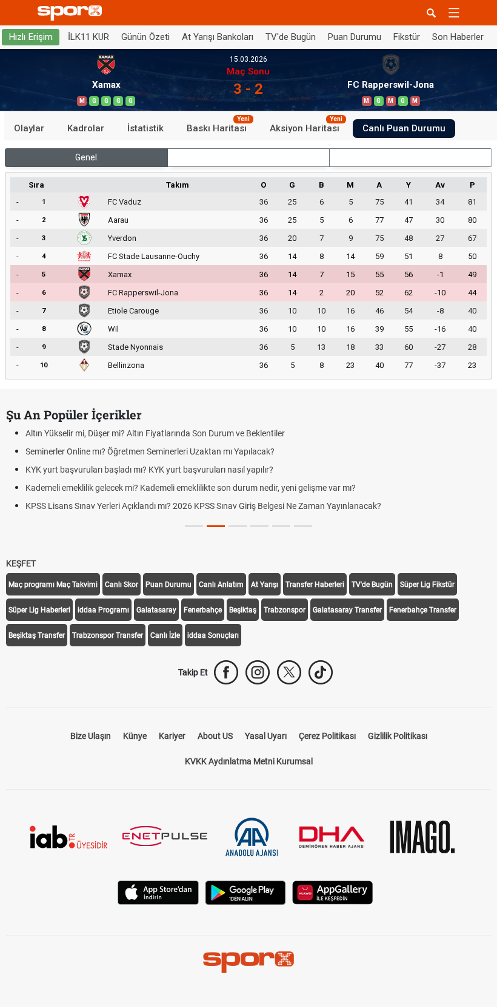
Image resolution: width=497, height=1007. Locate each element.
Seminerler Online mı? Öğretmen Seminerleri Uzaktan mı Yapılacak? (150, 451)
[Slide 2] (237, 526)
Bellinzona (126, 365)
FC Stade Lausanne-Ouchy (153, 256)
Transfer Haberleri (314, 584)
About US (215, 736)
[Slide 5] (303, 526)
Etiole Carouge (133, 310)
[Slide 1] (216, 526)
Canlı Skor (121, 584)
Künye (135, 736)
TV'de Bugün (290, 36)
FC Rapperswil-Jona (143, 292)
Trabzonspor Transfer (107, 635)
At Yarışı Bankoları (217, 36)
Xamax (120, 274)
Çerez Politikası (327, 736)
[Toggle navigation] (454, 12)
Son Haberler (458, 36)
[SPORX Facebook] (226, 672)
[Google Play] (245, 891)
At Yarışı (264, 584)
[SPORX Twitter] (289, 672)
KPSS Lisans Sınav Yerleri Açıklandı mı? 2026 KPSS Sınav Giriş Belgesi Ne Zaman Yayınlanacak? (203, 506)
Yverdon (122, 238)
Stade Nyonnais (135, 347)
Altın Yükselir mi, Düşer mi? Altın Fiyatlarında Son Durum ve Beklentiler (155, 433)
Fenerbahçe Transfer (422, 610)
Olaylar (29, 128)
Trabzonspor (284, 610)
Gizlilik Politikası (397, 736)
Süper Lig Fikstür (427, 584)
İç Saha (248, 157)
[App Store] (158, 891)
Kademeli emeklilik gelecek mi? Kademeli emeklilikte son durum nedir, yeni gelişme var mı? (190, 488)
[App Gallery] (332, 891)
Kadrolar (85, 128)
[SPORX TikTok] (320, 672)
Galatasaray (156, 610)
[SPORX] (248, 962)
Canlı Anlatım (221, 584)
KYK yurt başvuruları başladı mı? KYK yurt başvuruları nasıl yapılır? (149, 469)
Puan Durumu (354, 36)
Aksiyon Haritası (306, 126)
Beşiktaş (242, 610)
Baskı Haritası (218, 126)
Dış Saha (410, 157)
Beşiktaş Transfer (36, 635)
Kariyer (172, 736)
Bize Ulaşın (90, 736)
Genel (86, 157)
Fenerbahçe (203, 610)
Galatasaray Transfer (347, 610)
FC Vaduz (124, 201)
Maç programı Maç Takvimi (53, 584)
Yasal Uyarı (266, 736)
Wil (113, 328)
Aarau (118, 220)
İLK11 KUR (88, 36)
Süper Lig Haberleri (39, 610)
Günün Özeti (145, 36)
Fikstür (406, 36)
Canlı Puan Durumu (403, 128)
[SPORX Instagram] (257, 672)
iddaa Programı (103, 610)
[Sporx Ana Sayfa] (72, 13)
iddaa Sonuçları (213, 635)
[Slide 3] (259, 526)
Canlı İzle (165, 635)
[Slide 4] (281, 526)
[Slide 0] (194, 526)
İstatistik (145, 128)
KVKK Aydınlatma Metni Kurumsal (249, 761)
